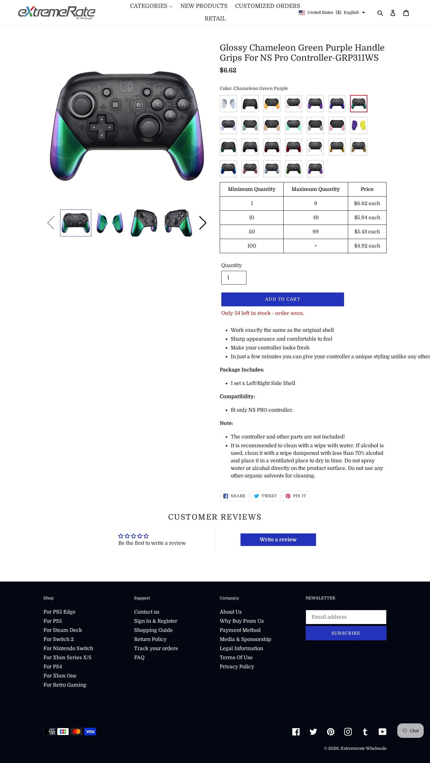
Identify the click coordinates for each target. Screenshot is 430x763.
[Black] (250, 103)
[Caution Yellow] (271, 103)
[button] (203, 223)
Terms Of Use (236, 657)
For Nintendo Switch (68, 648)
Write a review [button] (278, 540)
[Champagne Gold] (271, 125)
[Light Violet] (228, 125)
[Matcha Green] (250, 125)
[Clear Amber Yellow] (358, 147)
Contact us (146, 612)
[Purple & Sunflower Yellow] (358, 125)
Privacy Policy (237, 667)
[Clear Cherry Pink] (250, 168)
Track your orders (156, 648)
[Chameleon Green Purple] (358, 103)
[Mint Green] (293, 125)
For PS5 (52, 621)
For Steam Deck (62, 630)
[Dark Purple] (315, 103)
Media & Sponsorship (245, 639)
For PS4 (52, 667)
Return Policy (150, 639)
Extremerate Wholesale (364, 748)
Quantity (231, 265)
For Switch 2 (58, 639)
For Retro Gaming (64, 685)
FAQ (139, 657)
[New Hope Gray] (315, 125)
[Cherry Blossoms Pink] (293, 103)
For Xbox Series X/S (67, 657)
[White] (315, 147)
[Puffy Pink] (337, 125)
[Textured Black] (250, 147)
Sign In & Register (155, 621)
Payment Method (240, 630)
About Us (231, 612)
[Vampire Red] (293, 147)
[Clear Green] (293, 168)
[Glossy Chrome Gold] (337, 147)
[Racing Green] (228, 147)
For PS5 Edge (59, 612)
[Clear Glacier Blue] (271, 168)
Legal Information (241, 648)
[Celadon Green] (228, 103)
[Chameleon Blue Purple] (337, 103)
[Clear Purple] (315, 168)
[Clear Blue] (228, 168)
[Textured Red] (271, 147)
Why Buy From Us (242, 621)
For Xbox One (59, 676)
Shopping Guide (153, 630)
